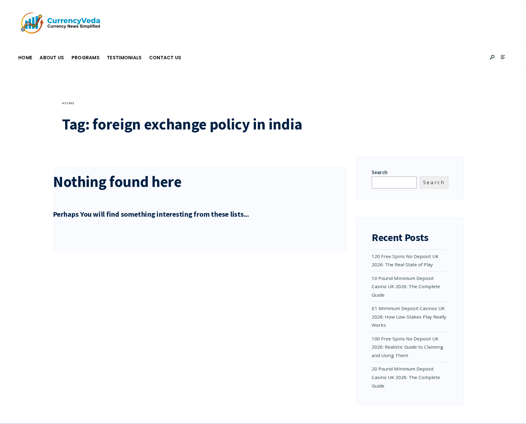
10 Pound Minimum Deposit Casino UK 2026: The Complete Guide (406, 286)
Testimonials (124, 57)
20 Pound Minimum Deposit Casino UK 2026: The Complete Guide (406, 377)
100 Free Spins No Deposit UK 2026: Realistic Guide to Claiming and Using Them (407, 347)
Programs (86, 57)
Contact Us (165, 57)
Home (25, 57)
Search (379, 172)
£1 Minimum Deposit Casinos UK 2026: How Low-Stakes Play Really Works (409, 316)
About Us (52, 57)
